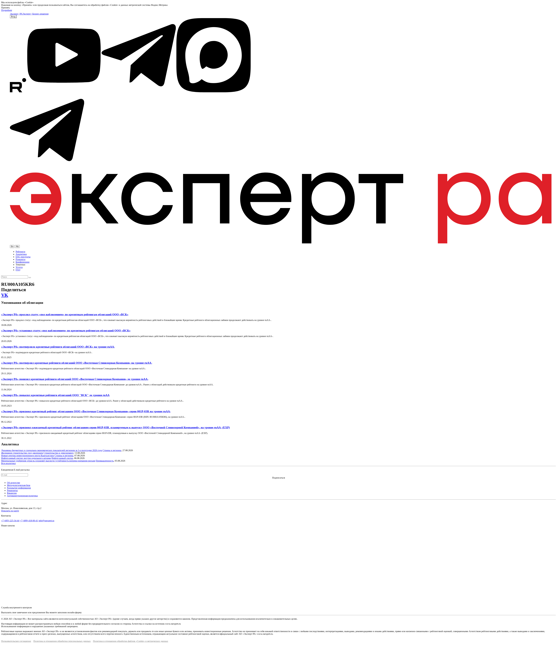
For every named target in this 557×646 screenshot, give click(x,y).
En (12, 246)
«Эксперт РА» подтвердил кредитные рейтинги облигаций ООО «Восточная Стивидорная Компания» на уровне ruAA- (76, 362)
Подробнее (6, 10)
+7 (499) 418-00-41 (29, 520)
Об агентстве (13, 482)
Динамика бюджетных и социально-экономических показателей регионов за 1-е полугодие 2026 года (51, 450)
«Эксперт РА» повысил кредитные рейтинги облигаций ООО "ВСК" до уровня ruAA (55, 395)
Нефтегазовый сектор (62, 458)
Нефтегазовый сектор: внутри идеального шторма (26, 458)
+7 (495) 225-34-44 (10, 520)
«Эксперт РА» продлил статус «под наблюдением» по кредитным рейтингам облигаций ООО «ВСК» (64, 314)
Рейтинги (20, 251)
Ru (17, 246)
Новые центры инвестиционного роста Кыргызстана (27, 455)
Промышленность (105, 461)
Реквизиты (12, 490)
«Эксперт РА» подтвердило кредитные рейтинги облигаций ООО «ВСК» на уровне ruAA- (58, 346)
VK (4, 295)
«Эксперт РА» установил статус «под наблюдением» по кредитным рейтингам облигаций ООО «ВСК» (66, 330)
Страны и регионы (112, 450)
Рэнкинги (20, 259)
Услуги (19, 267)
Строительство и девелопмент (58, 453)
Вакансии (12, 493)
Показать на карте (10, 511)
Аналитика (21, 254)
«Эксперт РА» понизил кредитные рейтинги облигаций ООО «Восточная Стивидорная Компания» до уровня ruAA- (74, 379)
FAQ (18, 270)
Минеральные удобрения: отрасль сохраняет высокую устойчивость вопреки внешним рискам (48, 461)
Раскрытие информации (19, 488)
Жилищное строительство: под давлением (22, 453)
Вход (13, 17)
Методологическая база (18, 485)
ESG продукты (23, 257)
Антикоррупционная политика (22, 495)
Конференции (22, 262)
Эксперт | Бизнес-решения (35, 14)
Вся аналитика (8, 463)
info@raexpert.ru (46, 520)
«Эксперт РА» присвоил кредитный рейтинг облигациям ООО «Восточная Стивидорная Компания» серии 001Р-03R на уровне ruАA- (86, 411)
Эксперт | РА (16, 14)
